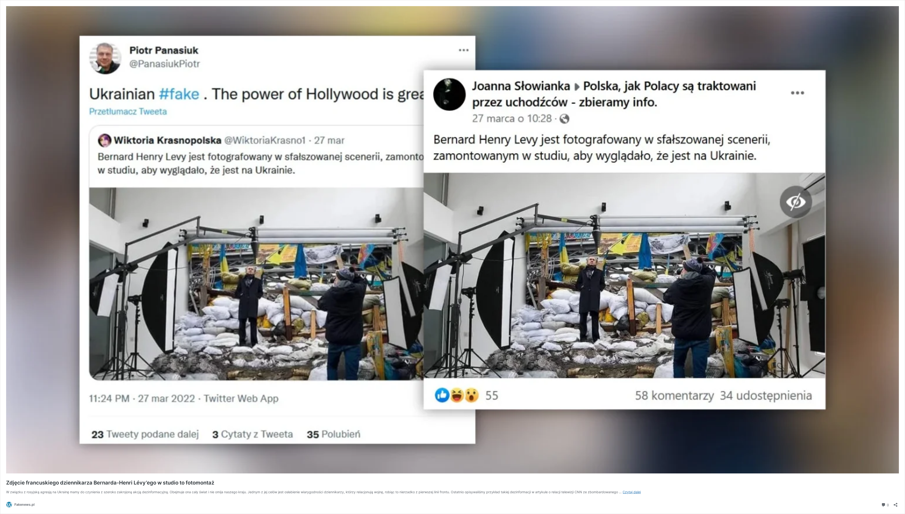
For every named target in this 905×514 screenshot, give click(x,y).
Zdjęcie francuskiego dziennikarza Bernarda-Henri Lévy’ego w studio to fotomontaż (110, 483)
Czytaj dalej (632, 492)
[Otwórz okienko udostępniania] (895, 503)
